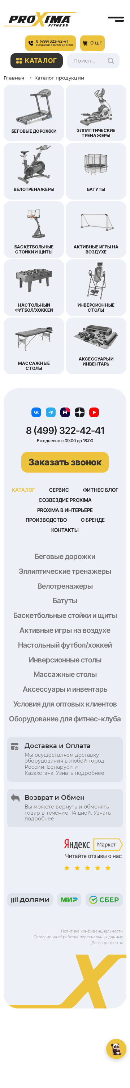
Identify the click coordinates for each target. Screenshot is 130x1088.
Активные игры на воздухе (65, 630)
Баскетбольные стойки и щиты (65, 615)
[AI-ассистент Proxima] (116, 1049)
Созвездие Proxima (65, 500)
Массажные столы (65, 674)
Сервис (59, 490)
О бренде (93, 520)
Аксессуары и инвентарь (65, 689)
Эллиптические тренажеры (65, 571)
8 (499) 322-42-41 (65, 430)
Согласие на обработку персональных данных (78, 937)
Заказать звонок (65, 462)
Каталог (41, 60)
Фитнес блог (100, 490)
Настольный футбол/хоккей (65, 645)
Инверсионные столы (65, 660)
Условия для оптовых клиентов (65, 704)
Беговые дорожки (65, 556)
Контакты (65, 530)
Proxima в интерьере (65, 510)
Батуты (65, 600)
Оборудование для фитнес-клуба (65, 718)
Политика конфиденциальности (92, 931)
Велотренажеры (65, 586)
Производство (46, 520)
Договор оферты (107, 942)
